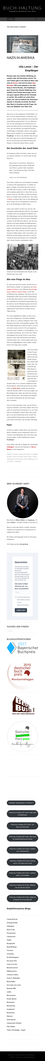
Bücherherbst (11, 995)
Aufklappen (10, 447)
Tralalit (9, 940)
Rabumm (10, 1016)
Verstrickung (18, 459)
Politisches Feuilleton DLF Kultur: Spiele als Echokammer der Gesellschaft (22, 898)
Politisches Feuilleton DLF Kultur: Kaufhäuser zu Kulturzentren (22, 850)
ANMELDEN (21, 610)
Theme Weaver (29, 1057)
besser (15, 83)
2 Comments (17, 461)
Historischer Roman (25, 454)
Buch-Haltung (22, 7)
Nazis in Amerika (20, 57)
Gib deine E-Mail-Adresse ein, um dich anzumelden (21, 586)
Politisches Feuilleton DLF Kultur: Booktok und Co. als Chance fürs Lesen (22, 862)
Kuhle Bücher (11, 1019)
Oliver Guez (16, 388)
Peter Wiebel (11, 1026)
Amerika (9, 456)
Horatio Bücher (12, 999)
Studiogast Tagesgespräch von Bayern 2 (21, 803)
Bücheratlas (10, 1002)
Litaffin (9, 992)
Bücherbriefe (11, 1006)
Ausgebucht (11, 1009)
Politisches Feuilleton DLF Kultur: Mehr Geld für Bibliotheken (22, 814)
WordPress (30, 1055)
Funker (35, 456)
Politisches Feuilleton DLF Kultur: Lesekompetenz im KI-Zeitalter (22, 874)
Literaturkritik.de (12, 919)
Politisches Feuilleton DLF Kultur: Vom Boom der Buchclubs (22, 826)
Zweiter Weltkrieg (28, 459)
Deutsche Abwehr (18, 456)
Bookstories (11, 1012)
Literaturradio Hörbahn (14, 1023)
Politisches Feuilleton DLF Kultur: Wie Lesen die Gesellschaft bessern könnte (22, 838)
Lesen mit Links (12, 964)
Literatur (15, 454)
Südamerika (10, 459)
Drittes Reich (28, 456)
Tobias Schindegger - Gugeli (16, 1030)
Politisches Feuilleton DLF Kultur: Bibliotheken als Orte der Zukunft (22, 886)
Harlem (10, 199)
